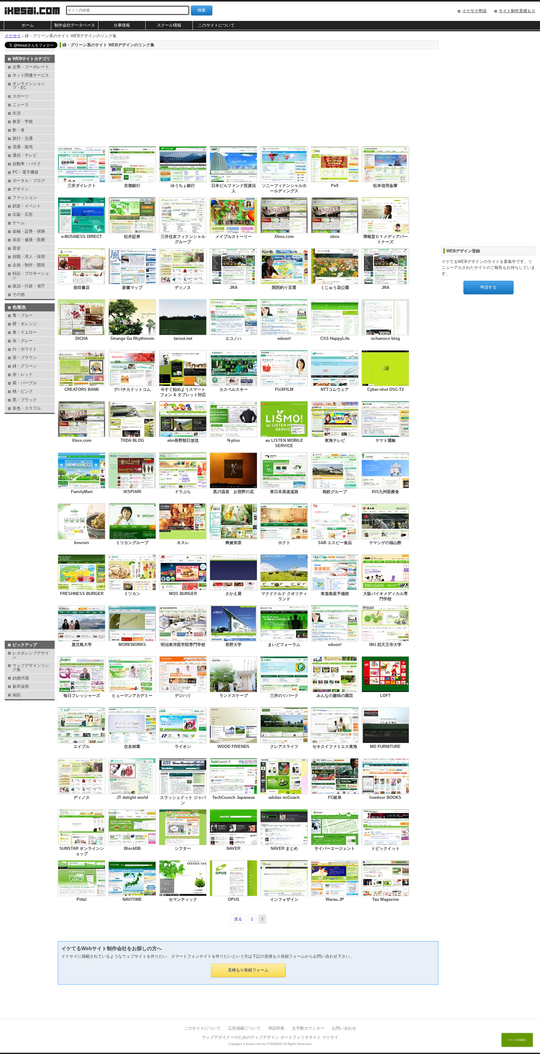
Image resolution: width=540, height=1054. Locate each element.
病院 (16, 695)
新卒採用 (20, 686)
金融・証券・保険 (28, 231)
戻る (238, 919)
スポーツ (20, 96)
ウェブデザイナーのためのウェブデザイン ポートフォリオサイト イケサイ (270, 1037)
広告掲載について (244, 1028)
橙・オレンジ (24, 323)
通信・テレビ (24, 155)
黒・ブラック (24, 399)
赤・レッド (22, 374)
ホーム (28, 25)
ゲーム (18, 222)
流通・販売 (22, 146)
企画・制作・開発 (28, 265)
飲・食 (18, 130)
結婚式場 (20, 678)
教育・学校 (22, 121)
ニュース (20, 104)
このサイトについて (216, 25)
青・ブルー (22, 315)
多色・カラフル (26, 408)
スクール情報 (169, 25)
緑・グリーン (24, 366)
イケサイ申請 (474, 10)
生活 (16, 113)
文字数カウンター (308, 1028)
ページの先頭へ (517, 1039)
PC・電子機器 (25, 172)
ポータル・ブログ (28, 180)
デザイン (20, 189)
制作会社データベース (74, 25)
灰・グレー (22, 340)
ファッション (24, 197)
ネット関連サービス (30, 75)
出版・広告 (22, 214)
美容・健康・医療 (28, 239)
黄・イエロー (24, 332)
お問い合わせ (344, 1028)
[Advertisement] (245, 96)
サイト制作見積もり (517, 10)
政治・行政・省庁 (28, 286)
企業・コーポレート (30, 66)
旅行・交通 (22, 138)
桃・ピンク (22, 391)
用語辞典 (276, 1028)
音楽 (16, 248)
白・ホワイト (24, 349)
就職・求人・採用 (28, 256)
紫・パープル (24, 383)
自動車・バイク (26, 163)
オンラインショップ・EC (28, 85)
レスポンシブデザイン (30, 655)
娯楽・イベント (26, 206)
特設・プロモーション (30, 275)
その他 (18, 294)
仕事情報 (122, 25)
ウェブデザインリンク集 (30, 667)
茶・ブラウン (24, 357)
